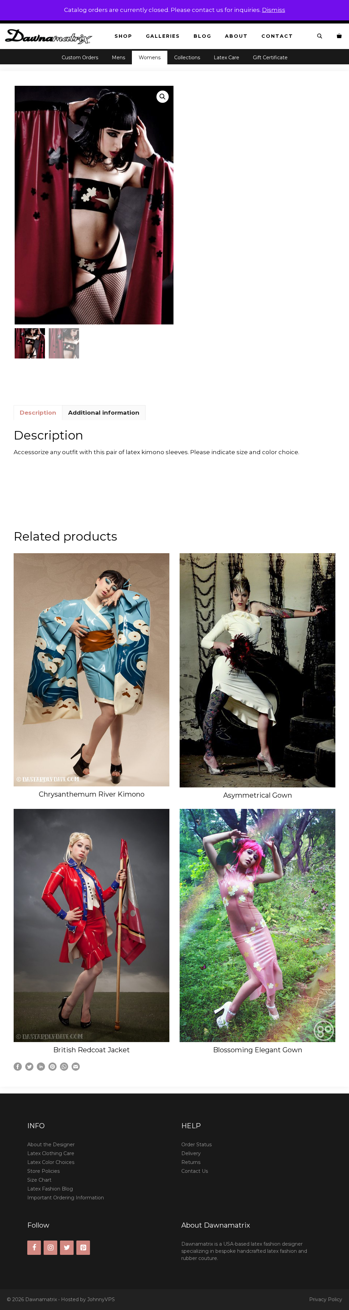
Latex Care (226, 57)
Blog (202, 36)
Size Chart (39, 1180)
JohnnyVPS (101, 1299)
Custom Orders (80, 57)
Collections (187, 57)
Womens (150, 57)
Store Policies (43, 1171)
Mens (118, 57)
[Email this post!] (76, 1068)
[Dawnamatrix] (50, 36)
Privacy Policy (325, 1299)
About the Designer (51, 1144)
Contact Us (194, 1171)
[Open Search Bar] (320, 36)
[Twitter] (67, 1248)
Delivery (191, 1153)
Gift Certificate (270, 57)
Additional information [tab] (103, 412)
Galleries (163, 36)
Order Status (196, 1144)
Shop (123, 36)
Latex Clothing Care (50, 1153)
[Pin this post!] (52, 1068)
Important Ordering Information (65, 1198)
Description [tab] (38, 412)
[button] (162, 97)
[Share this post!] (18, 1068)
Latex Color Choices (50, 1162)
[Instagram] (50, 1248)
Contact (277, 36)
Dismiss (273, 9)
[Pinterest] (83, 1248)
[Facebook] (34, 1248)
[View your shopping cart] (339, 36)
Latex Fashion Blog (50, 1189)
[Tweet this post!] (29, 1068)
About (236, 36)
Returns (190, 1162)
